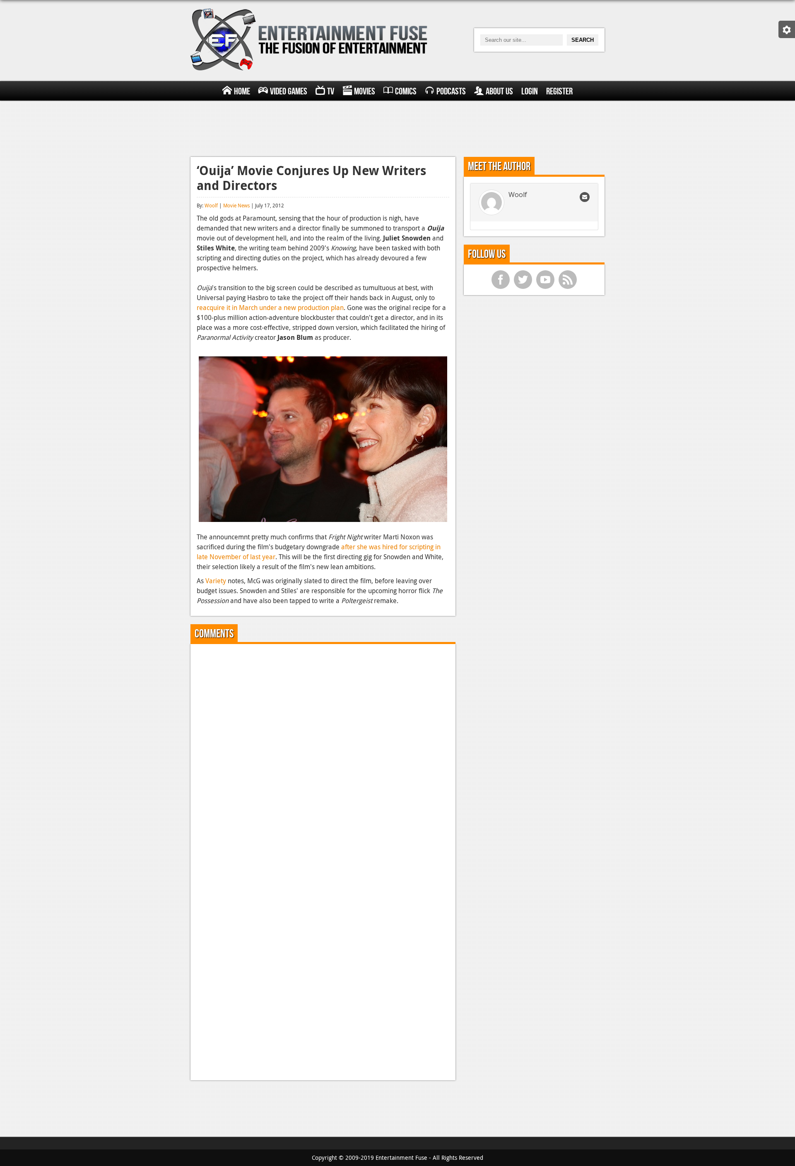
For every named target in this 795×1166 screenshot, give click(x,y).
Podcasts (451, 91)
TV (330, 91)
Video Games (288, 91)
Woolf (211, 205)
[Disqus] (323, 753)
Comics (406, 91)
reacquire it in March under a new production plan (270, 307)
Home (242, 91)
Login (529, 91)
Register (559, 91)
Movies (364, 91)
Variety (215, 580)
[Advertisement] (397, 127)
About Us (499, 91)
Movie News (236, 205)
